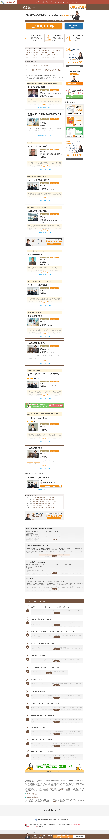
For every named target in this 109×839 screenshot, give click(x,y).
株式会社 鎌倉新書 (43, 832)
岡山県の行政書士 (33, 45)
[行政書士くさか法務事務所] (44, 293)
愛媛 (55, 505)
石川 (52, 501)
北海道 (34, 497)
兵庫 (37, 503)
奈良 (46, 503)
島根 (37, 505)
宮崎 (49, 507)
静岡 (37, 501)
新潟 (43, 501)
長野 (46, 501)
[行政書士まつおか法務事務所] (44, 483)
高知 (59, 505)
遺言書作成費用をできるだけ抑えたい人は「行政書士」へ (37, 796)
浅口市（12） (35, 50)
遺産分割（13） (35, 64)
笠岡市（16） (51, 52)
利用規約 (83, 832)
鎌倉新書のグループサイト (55, 810)
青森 (38, 497)
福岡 (34, 507)
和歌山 (49, 503)
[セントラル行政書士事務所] (44, 156)
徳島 (49, 505)
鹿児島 (52, 507)
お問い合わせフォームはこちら (54, 243)
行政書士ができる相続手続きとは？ (33, 794)
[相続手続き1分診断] (44, 407)
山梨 (59, 501)
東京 (34, 499)
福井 (55, 501)
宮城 (44, 497)
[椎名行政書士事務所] (44, 324)
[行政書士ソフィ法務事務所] (44, 220)
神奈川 (37, 499)
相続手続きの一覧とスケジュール (32, 793)
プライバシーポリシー (76, 832)
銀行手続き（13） (29, 65)
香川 (52, 505)
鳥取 (34, 505)
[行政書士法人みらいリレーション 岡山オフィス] (44, 384)
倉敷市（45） (44, 54)
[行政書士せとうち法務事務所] (44, 426)
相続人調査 (45, 788)
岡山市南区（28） (38, 52)
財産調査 (50, 788)
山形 (50, 497)
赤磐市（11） (29, 50)
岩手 (41, 497)
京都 (40, 503)
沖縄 (56, 507)
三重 (53, 503)
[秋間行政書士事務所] (44, 262)
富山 (49, 501)
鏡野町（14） (45, 52)
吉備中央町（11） (29, 54)
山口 (46, 505)
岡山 (40, 505)
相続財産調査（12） (44, 64)
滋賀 (43, 503)
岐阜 (40, 501)
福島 (53, 497)
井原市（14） (41, 50)
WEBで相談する (79, 836)
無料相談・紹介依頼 (37, 7)
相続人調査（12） (45, 65)
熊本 (43, 507)
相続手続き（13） (57, 64)
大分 (46, 507)
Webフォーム (55, 801)
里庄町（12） (50, 54)
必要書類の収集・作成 (63, 789)
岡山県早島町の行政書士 (43, 45)
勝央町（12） (57, 54)
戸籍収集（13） (37, 65)
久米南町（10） (37, 54)
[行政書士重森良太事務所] (44, 353)
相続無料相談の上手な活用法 (32, 797)
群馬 (53, 499)
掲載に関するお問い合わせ (66, 832)
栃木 (50, 499)
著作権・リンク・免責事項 (54, 832)
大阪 (34, 503)
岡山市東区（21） (29, 52)
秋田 (47, 497)
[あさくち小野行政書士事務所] (44, 188)
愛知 (34, 501)
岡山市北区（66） (49, 50)
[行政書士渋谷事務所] (44, 458)
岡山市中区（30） (57, 50)
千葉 (44, 499)
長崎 (40, 507)
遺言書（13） (29, 64)
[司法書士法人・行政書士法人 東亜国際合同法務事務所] (44, 124)
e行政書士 (27, 45)
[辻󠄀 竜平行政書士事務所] (44, 95)
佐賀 (37, 507)
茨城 (47, 499)
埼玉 (41, 499)
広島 (43, 505)
